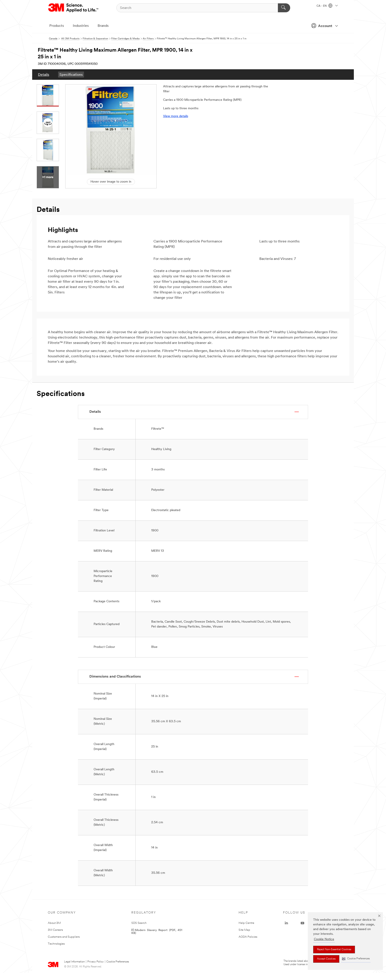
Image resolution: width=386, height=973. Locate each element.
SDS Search (139, 923)
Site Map (244, 930)
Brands (103, 26)
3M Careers (55, 930)
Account (325, 26)
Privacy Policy (95, 961)
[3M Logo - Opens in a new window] (73, 7)
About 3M (54, 923)
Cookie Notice (324, 939)
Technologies (56, 943)
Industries (81, 26)
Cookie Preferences (117, 961)
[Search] (284, 7)
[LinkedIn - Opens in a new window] (286, 923)
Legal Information (74, 961)
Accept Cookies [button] (326, 959)
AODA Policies (248, 936)
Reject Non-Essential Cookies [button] (334, 949)
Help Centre (246, 923)
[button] (356, 958)
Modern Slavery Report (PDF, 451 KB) (156, 931)
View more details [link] (175, 116)
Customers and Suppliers (64, 936)
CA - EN (322, 6)
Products (56, 26)
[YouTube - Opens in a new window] (302, 923)
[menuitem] (43, 75)
